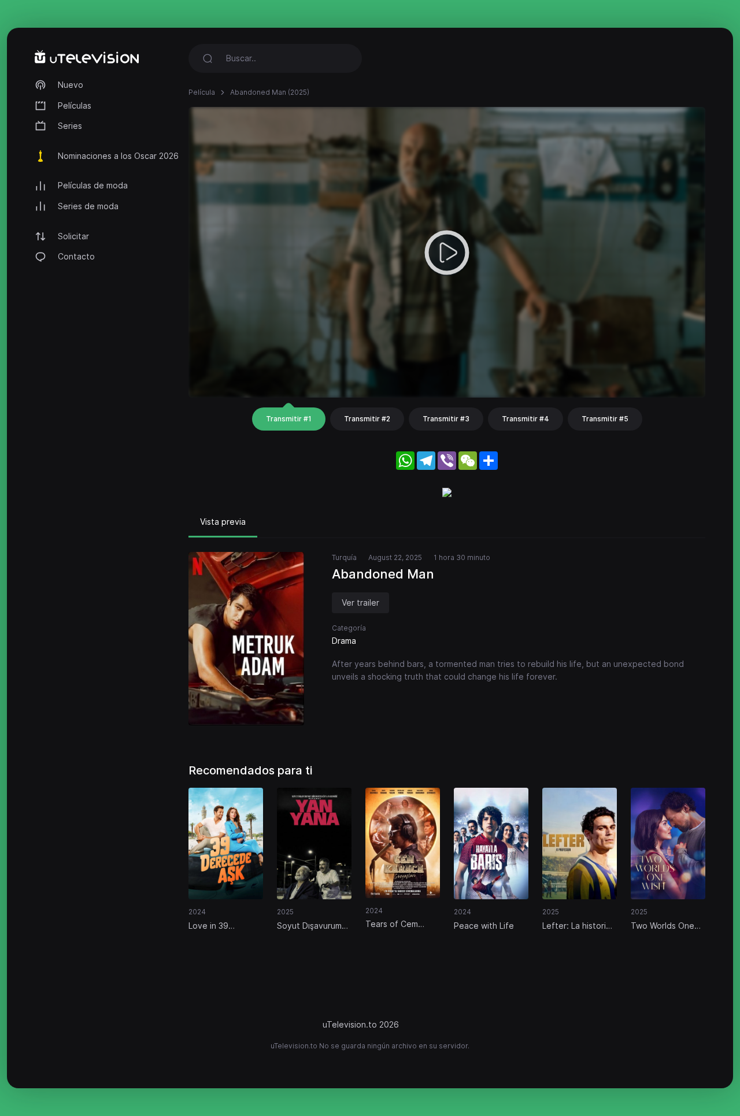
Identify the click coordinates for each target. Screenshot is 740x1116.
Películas (74, 105)
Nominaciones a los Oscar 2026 (118, 156)
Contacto (76, 256)
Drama (344, 641)
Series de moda (88, 206)
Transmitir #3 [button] (446, 418)
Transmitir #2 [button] (367, 418)
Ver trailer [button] (360, 602)
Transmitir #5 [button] (605, 418)
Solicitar (73, 236)
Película (201, 92)
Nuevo (70, 85)
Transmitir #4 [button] (525, 418)
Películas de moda (93, 185)
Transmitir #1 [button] (289, 418)
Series (70, 126)
